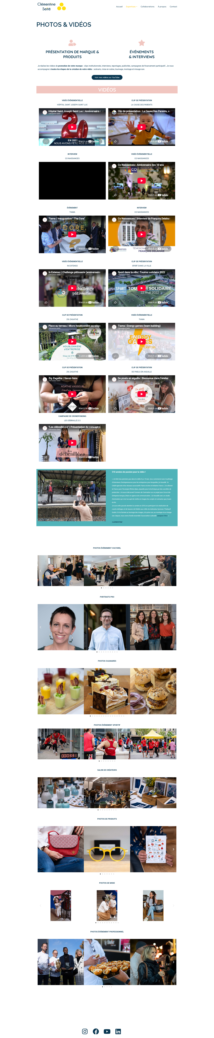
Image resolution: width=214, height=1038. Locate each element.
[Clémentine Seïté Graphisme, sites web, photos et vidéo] (51, 6)
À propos (162, 6)
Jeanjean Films (162, 516)
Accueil (119, 6)
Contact (173, 6)
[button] (136, 6)
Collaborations (147, 6)
